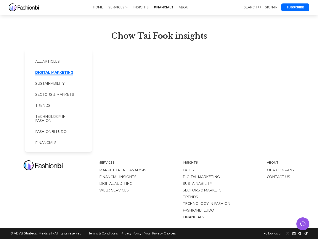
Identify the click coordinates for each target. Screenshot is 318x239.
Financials (163, 7)
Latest (189, 170)
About (184, 7)
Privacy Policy (130, 233)
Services (116, 7)
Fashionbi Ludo (51, 132)
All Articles (47, 61)
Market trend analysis (122, 170)
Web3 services (114, 190)
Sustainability (49, 83)
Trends (42, 106)
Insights (141, 7)
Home (98, 7)
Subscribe (295, 7)
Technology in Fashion (50, 119)
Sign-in (271, 7)
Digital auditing (116, 184)
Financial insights (118, 177)
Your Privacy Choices (160, 233)
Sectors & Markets (54, 94)
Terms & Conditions (103, 233)
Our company (280, 170)
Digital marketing (54, 72)
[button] (302, 223)
